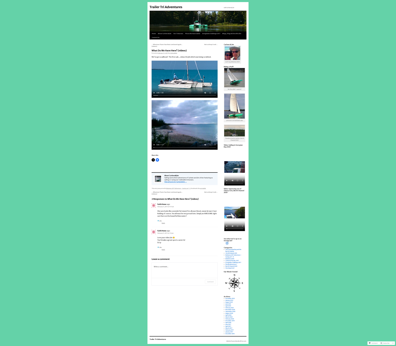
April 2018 (228, 322)
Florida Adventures (231, 264)
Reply (163, 223)
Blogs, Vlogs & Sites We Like (231, 33)
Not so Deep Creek (211, 44)
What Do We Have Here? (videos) (169, 50)
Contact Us (155, 37)
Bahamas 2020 (229, 259)
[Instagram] (227, 243)
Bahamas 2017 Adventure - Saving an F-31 (178, 188)
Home (154, 33)
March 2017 (228, 328)
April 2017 (228, 326)
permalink (203, 188)
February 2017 (229, 330)
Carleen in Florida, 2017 (232, 260)
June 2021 (228, 304)
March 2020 (229, 317)
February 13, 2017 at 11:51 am (165, 206)
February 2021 (229, 307)
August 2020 (229, 313)
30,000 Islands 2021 (231, 253)
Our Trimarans (178, 33)
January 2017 (229, 332)
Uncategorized (229, 268)
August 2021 (229, 302)
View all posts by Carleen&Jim (175, 182)
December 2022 (230, 298)
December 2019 (230, 320)
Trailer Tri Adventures (166, 7)
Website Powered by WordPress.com (236, 341)
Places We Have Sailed (192, 33)
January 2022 (229, 300)
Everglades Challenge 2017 (211, 33)
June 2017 (228, 324)
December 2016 (230, 333)
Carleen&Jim (173, 53)
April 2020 (228, 315)
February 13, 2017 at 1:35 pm (165, 233)
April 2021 (228, 306)
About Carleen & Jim (164, 33)
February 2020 (229, 319)
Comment (210, 282)
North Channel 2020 (231, 266)
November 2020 (230, 309)
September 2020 (230, 311)
